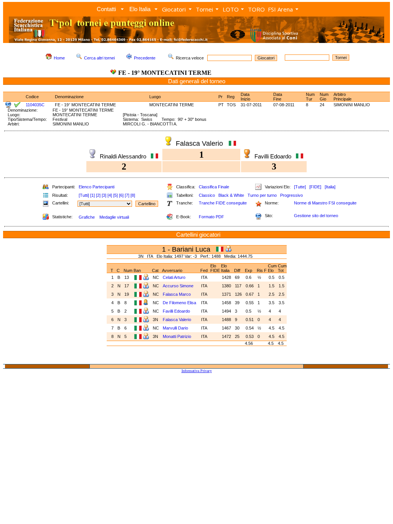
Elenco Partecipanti (96, 187)
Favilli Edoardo (177, 311)
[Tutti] (84, 195)
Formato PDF (211, 216)
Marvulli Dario (176, 328)
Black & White (231, 195)
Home (59, 58)
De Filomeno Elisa (180, 302)
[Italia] (330, 187)
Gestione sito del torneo (316, 215)
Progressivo (291, 195)
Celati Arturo (174, 277)
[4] (109, 195)
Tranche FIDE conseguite (223, 203)
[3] (104, 195)
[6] (121, 195)
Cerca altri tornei (99, 58)
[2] (98, 195)
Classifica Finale (214, 187)
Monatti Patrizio (177, 336)
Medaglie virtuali (114, 217)
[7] (127, 195)
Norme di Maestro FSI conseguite (325, 203)
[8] (132, 195)
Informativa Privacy (197, 371)
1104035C (35, 104)
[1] (92, 195)
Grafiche (87, 217)
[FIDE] (315, 187)
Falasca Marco (177, 294)
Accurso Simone (179, 285)
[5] (115, 195)
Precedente (144, 58)
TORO (256, 9)
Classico (207, 195)
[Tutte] (300, 187)
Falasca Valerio (177, 319)
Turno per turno (262, 195)
